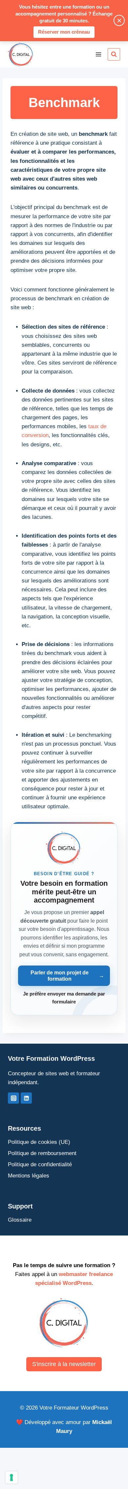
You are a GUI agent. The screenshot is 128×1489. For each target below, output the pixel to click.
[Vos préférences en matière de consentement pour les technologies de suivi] (11, 1477)
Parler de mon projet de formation (67, 976)
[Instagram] (13, 1098)
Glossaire (20, 1220)
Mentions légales (28, 1176)
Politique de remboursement (42, 1153)
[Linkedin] (26, 1098)
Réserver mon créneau (64, 32)
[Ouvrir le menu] (98, 54)
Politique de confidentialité (40, 1164)
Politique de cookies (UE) (39, 1142)
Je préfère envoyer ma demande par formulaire (64, 997)
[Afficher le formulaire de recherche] (114, 54)
